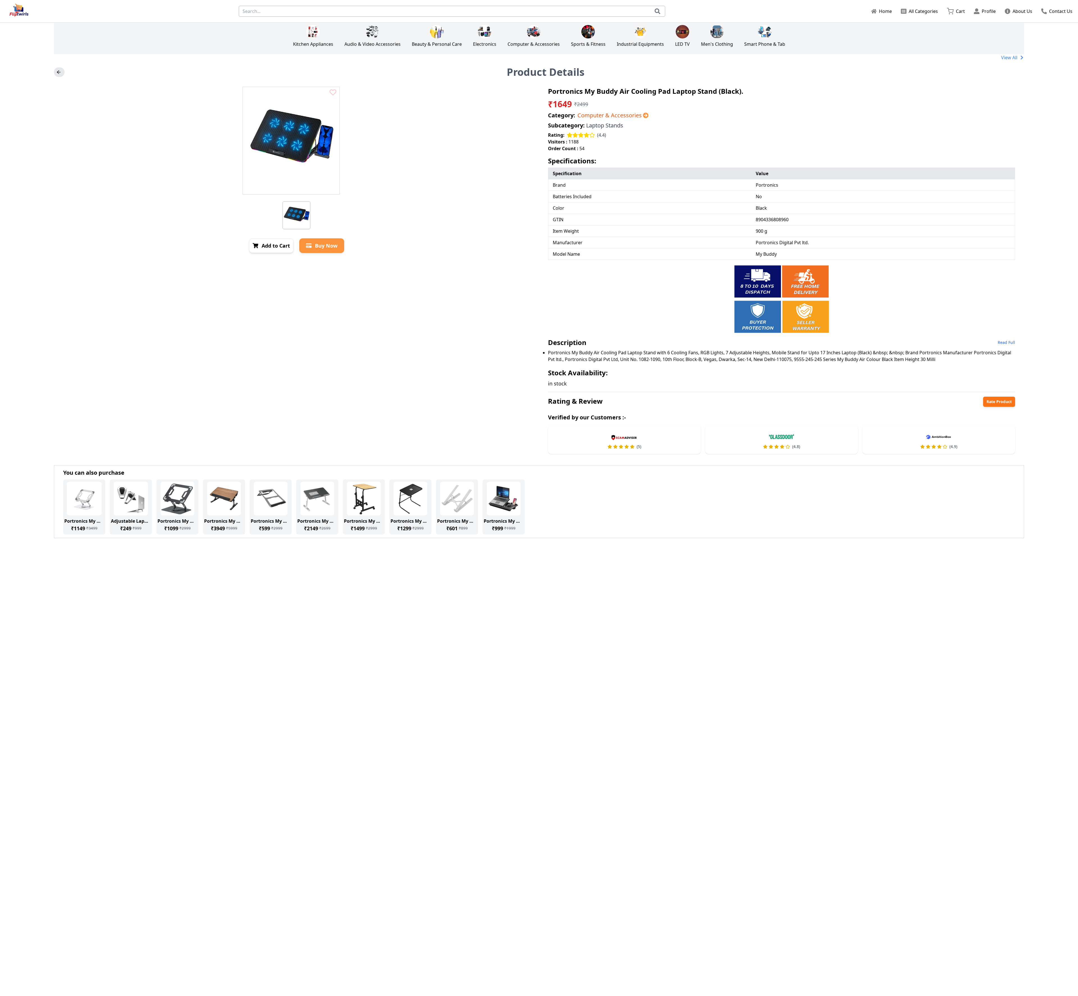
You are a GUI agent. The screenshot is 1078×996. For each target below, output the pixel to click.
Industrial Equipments (640, 44)
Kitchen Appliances (313, 44)
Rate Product (999, 401)
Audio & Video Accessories (372, 44)
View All (1009, 57)
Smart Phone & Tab (764, 44)
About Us (1022, 11)
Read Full (1006, 342)
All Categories (923, 11)
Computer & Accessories (534, 44)
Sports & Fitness (588, 44)
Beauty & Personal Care (437, 44)
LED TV (682, 44)
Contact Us (1060, 11)
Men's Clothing (717, 44)
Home (885, 11)
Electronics (484, 44)
